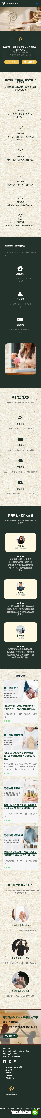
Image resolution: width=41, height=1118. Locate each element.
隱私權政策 (9, 1078)
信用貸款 (8, 1075)
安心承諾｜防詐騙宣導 (13, 1067)
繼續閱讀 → (8, 721)
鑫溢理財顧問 (12, 3)
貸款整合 (8, 1073)
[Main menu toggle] (36, 3)
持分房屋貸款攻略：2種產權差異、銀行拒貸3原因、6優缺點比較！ (19, 756)
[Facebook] (4, 1061)
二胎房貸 (8, 1070)
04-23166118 (16, 1054)
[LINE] (10, 1061)
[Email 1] (15, 1061)
